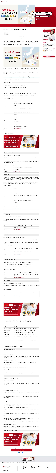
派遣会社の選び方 (39, 1)
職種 (35, 1)
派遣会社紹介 (44, 1)
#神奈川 (39, 19)
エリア (32, 1)
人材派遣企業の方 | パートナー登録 (50, 469)
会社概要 (48, 467)
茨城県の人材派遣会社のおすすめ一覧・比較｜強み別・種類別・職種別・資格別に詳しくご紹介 (51, 45)
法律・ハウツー (49, 1)
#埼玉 (47, 51)
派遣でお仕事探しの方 (27, 1)
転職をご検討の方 (21, 1)
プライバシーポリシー (49, 466)
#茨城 (47, 46)
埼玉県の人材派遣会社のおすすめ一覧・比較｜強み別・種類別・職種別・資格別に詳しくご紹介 (51, 50)
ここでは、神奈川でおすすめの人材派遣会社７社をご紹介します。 (15, 29)
